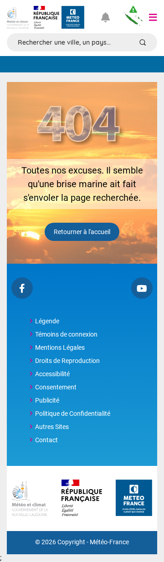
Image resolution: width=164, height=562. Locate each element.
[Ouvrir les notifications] (109, 17)
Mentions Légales (60, 347)
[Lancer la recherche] (142, 42)
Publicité (47, 400)
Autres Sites (52, 427)
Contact (46, 440)
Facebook (22, 288)
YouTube (142, 288)
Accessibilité (52, 374)
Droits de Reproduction (67, 361)
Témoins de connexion (66, 334)
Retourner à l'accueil (82, 231)
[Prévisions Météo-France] (73, 17)
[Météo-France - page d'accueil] (134, 498)
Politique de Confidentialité (72, 413)
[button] (153, 17)
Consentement (56, 387)
